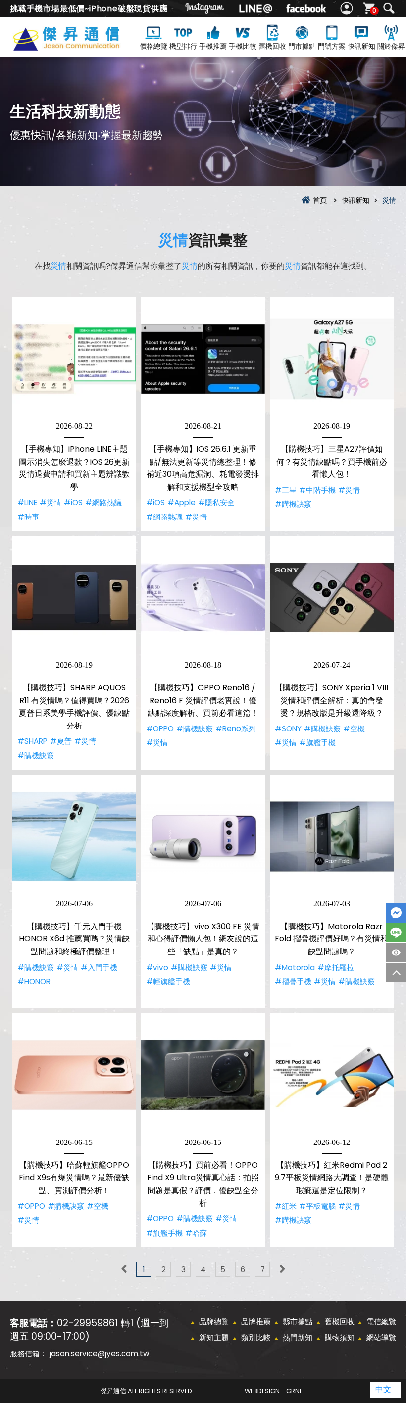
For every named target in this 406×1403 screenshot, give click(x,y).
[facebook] (306, 8)
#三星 (286, 490)
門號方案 (332, 46)
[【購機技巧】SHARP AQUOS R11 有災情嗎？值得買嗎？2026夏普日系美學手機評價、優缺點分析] (74, 598)
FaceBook (396, 912)
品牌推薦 (256, 1321)
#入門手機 (99, 967)
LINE (396, 932)
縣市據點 (297, 1321)
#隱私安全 (216, 502)
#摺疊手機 (293, 981)
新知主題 (214, 1337)
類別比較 (256, 1337)
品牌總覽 (214, 1321)
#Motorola (295, 967)
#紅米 (286, 1206)
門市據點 (302, 46)
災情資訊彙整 (81, 46)
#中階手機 (317, 490)
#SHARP (32, 741)
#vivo (157, 967)
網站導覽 (381, 1337)
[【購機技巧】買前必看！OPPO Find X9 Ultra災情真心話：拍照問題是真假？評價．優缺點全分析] (203, 1075)
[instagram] (205, 8)
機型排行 (183, 46)
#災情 (50, 502)
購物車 (374, 10)
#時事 (28, 517)
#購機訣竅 (293, 504)
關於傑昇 (391, 46)
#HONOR (34, 981)
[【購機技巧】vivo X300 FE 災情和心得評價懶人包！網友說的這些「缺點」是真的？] (203, 836)
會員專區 (347, 8)
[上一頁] (123, 1269)
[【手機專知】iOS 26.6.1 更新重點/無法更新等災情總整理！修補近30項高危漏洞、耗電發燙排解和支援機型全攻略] (203, 359)
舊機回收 (272, 46)
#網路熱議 (103, 502)
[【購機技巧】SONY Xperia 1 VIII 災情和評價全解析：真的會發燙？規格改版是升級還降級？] (332, 598)
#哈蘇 (196, 1233)
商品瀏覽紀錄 (396, 952)
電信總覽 (381, 1321)
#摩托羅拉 (335, 967)
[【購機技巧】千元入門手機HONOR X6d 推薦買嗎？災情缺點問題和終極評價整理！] (74, 836)
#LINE (27, 502)
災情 (173, 240)
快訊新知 (361, 46)
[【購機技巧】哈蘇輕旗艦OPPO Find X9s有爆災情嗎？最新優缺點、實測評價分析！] (74, 1075)
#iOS (73, 502)
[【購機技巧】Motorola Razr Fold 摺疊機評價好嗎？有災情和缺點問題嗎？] (332, 836)
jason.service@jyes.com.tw (99, 1354)
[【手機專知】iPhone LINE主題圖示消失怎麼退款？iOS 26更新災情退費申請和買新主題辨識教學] (74, 359)
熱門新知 (297, 1337)
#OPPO (160, 729)
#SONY (288, 729)
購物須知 (340, 1337)
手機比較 (242, 46)
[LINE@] (255, 8)
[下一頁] (282, 1269)
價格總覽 (153, 46)
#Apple (181, 502)
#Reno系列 (235, 729)
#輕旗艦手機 (168, 981)
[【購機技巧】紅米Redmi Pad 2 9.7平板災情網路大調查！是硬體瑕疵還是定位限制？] (332, 1075)
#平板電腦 (317, 1206)
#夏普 (61, 741)
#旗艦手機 (317, 742)
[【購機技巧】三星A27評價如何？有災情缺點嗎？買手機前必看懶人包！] (332, 359)
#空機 (354, 729)
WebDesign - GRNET (275, 1391)
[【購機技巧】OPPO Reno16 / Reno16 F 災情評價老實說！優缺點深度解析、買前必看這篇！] (203, 598)
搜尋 (388, 8)
